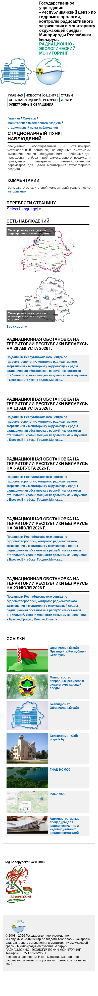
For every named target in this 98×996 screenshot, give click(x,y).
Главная (15, 95)
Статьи (67, 95)
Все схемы (15, 326)
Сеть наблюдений (25, 100)
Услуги (66, 100)
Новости (33, 95)
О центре (51, 95)
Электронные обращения (31, 104)
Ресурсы (50, 100)
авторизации (17, 191)
